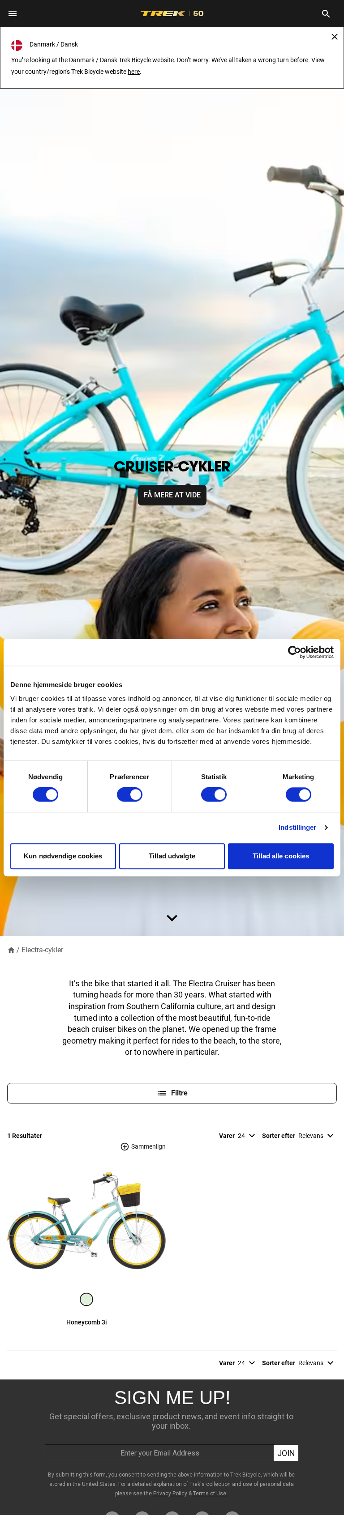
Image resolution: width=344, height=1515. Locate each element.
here (134, 71)
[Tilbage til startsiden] (11, 949)
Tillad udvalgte (172, 856)
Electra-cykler (42, 950)
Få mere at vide (172, 495)
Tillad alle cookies (281, 856)
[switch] (129, 795)
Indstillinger (297, 828)
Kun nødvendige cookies (63, 856)
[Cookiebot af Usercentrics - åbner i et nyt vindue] (294, 652)
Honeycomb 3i (86, 1322)
